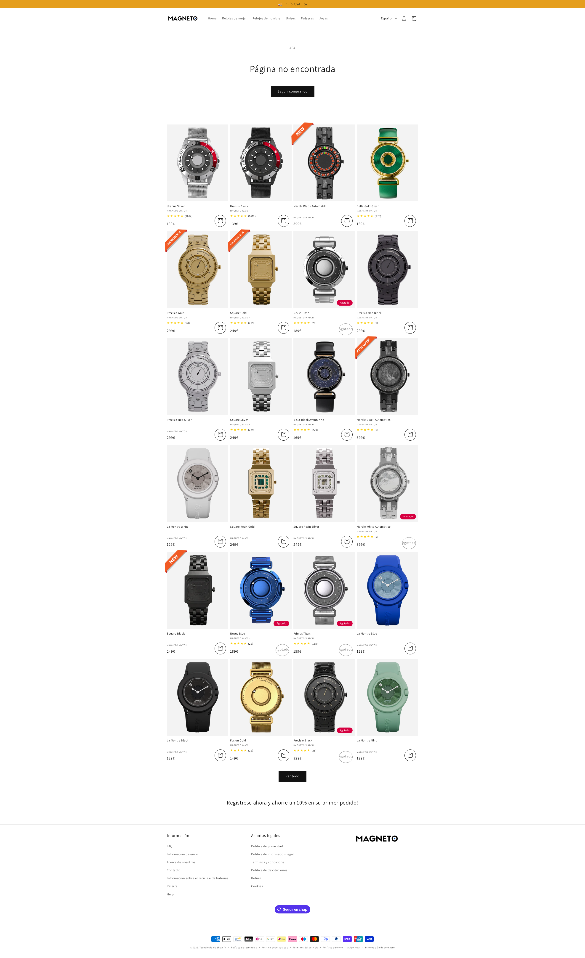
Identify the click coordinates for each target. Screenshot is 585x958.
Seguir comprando (293, 91)
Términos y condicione (267, 862)
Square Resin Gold (242, 527)
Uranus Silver (176, 206)
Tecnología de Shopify (212, 947)
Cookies (257, 886)
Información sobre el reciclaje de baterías (197, 878)
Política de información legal (272, 854)
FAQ (170, 846)
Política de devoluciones (269, 870)
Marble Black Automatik (309, 206)
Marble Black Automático (374, 420)
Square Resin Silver (306, 527)
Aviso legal (354, 947)
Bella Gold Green (368, 206)
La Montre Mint (367, 740)
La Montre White (178, 527)
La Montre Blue (367, 633)
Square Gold (238, 313)
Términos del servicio (305, 947)
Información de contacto (380, 947)
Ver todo (292, 776)
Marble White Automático (374, 527)
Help (170, 894)
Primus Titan (302, 633)
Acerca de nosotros (181, 862)
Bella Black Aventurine (308, 420)
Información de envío (182, 854)
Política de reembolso (244, 947)
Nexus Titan (301, 313)
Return (256, 878)
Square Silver (239, 420)
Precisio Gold (175, 313)
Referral (173, 886)
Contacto (174, 870)
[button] (414, 18)
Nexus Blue (237, 633)
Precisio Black (302, 740)
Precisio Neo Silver (179, 420)
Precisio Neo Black (369, 313)
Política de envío (333, 947)
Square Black (176, 633)
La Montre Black (178, 740)
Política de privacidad (267, 846)
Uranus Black (239, 206)
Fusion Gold (238, 740)
